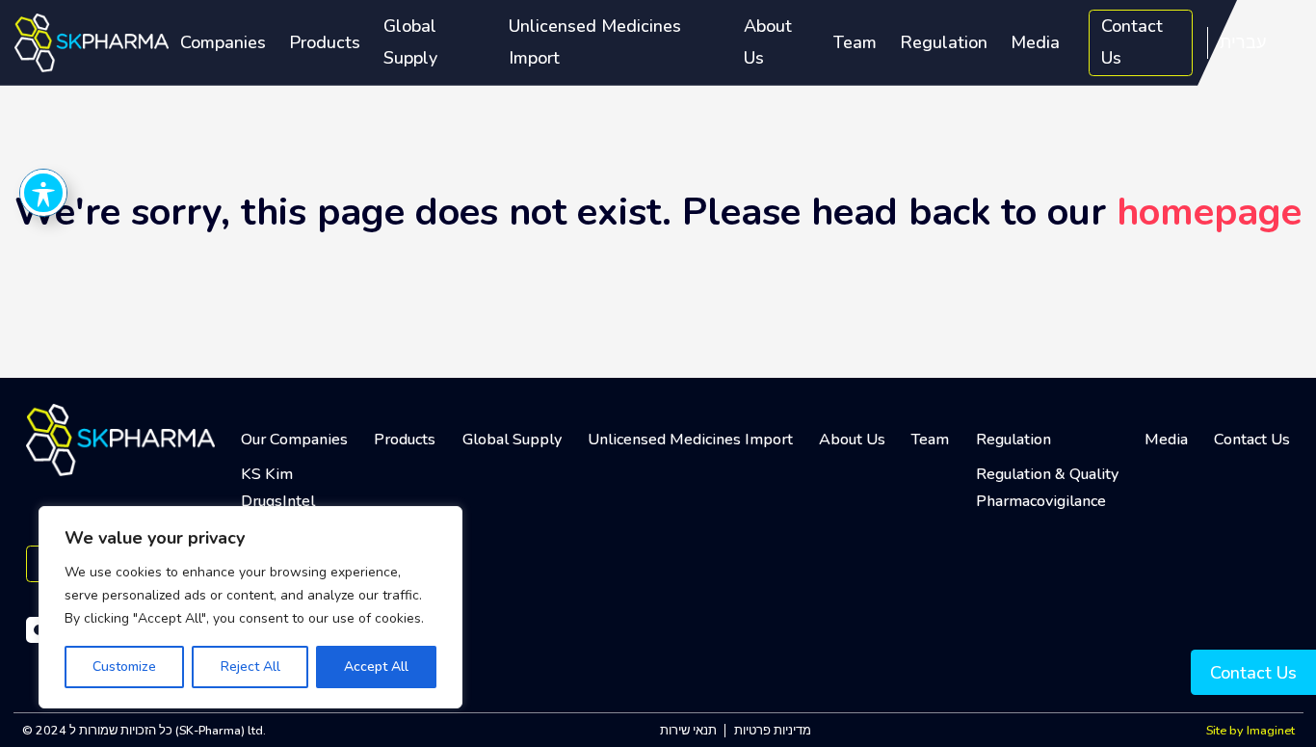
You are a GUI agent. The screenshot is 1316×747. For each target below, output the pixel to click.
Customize (124, 666)
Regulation (943, 42)
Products (324, 42)
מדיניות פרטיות (772, 730)
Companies (223, 42)
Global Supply (410, 41)
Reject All (250, 666)
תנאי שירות (688, 730)
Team (855, 42)
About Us (768, 41)
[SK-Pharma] (91, 41)
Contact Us (1132, 41)
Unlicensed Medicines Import (595, 41)
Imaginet (1271, 730)
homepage (1209, 212)
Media (1035, 42)
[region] (250, 607)
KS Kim (267, 474)
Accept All (376, 666)
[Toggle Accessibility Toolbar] (43, 193)
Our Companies (294, 439)
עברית (1243, 42)
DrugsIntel (278, 501)
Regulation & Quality (1047, 474)
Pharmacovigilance (1041, 501)
